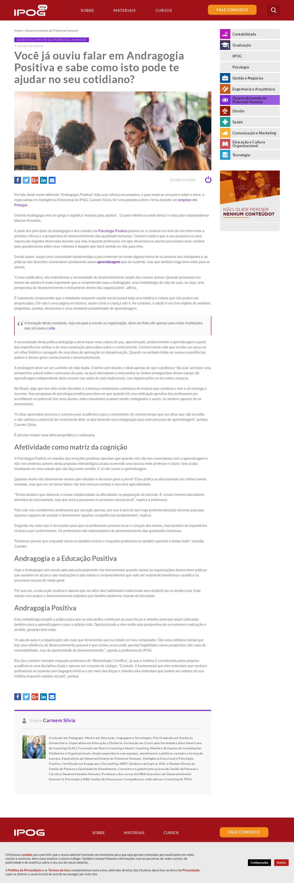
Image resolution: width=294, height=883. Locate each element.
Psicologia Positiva (112, 231)
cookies (26, 855)
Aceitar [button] (281, 862)
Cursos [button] (164, 10)
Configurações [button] (259, 862)
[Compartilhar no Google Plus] (34, 180)
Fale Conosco (232, 9)
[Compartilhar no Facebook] (17, 180)
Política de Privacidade (24, 870)
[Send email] (52, 180)
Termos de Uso (59, 870)
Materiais (124, 10)
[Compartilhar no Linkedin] (43, 180)
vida (51, 328)
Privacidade (191, 870)
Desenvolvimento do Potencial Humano (51, 30)
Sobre (87, 10)
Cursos (171, 832)
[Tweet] (26, 180)
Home (18, 30)
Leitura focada (183, 180)
